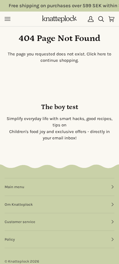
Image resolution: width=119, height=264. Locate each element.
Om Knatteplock (19, 204)
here (101, 54)
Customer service (20, 222)
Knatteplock (18, 261)
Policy (10, 239)
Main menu (14, 187)
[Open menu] (10, 19)
